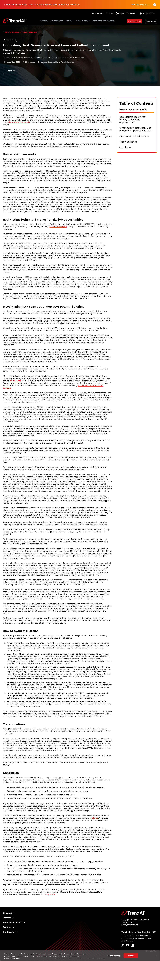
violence (94, 818)
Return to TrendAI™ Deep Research (21, 32)
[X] (122, 945)
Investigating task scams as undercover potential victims (135, 129)
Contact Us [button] (151, 21)
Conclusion (125, 147)
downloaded (15, 381)
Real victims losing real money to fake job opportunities (132, 120)
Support (109, 13)
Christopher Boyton (46, 62)
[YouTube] (127, 945)
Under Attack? (98, 13)
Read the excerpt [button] (139, 5)
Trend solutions (128, 141)
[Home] (133, 913)
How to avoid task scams (134, 136)
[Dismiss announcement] (154, 4)
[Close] (156, 955)
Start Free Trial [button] (134, 21)
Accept (131, 955)
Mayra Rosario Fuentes (64, 62)
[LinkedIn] (132, 945)
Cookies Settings (114, 955)
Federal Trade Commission (19, 122)
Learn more (15, 958)
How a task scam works (133, 109)
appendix (51, 894)
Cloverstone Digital (58, 226)
